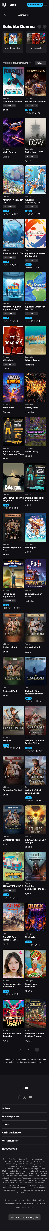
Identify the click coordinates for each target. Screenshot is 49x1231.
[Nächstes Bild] (45, 27)
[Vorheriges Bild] (39, 27)
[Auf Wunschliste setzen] (21, 70)
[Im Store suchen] (5, 14)
